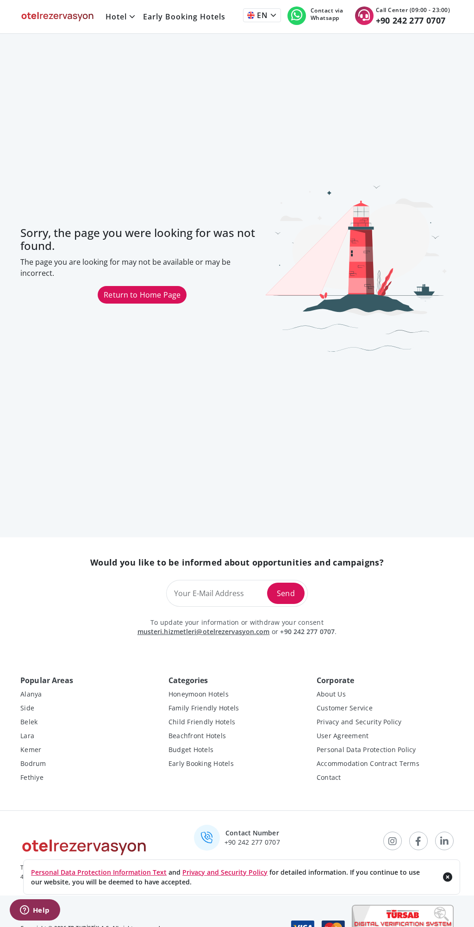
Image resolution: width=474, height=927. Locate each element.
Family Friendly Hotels (203, 707)
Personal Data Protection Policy (366, 749)
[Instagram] (392, 841)
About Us (331, 694)
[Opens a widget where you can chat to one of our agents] (34, 910)
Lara (27, 735)
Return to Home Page (142, 295)
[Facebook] (418, 841)
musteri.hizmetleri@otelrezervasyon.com (203, 631)
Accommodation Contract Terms (368, 763)
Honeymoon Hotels (198, 694)
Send (286, 593)
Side (27, 707)
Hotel (116, 17)
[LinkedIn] (444, 841)
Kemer (30, 749)
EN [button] (261, 15)
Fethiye (32, 777)
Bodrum (33, 763)
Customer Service (345, 707)
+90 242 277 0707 (307, 631)
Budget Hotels (190, 749)
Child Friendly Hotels (201, 721)
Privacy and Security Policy (359, 721)
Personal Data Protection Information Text (99, 872)
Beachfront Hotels (197, 735)
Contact (329, 777)
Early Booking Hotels (184, 17)
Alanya (31, 694)
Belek (28, 721)
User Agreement (343, 735)
